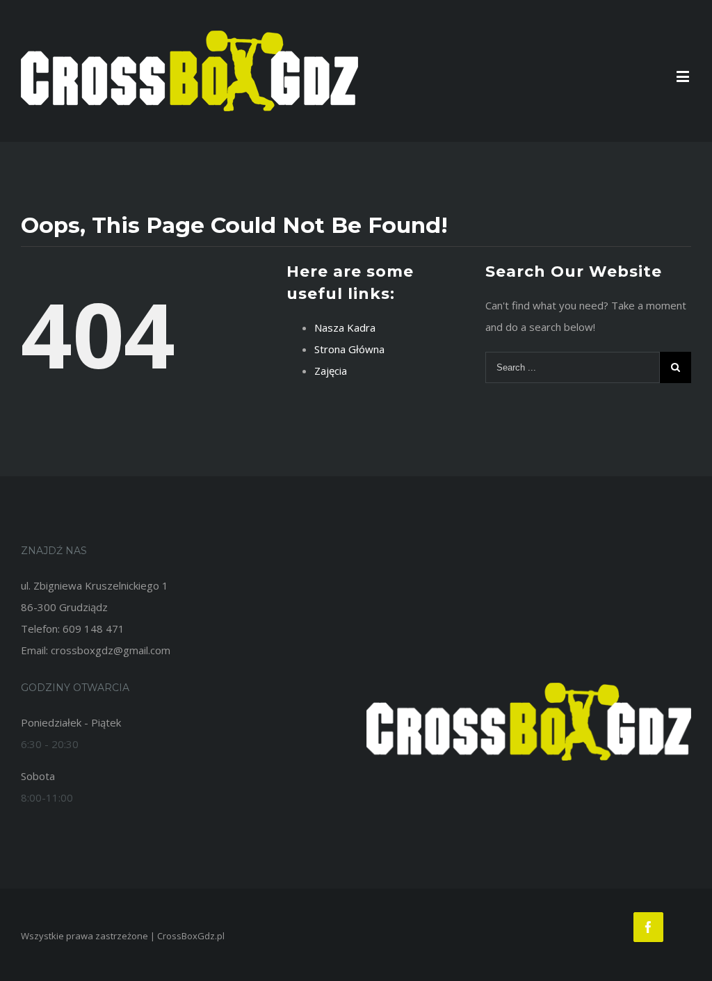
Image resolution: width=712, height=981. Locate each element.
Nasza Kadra (344, 327)
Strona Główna (349, 349)
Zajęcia (330, 371)
